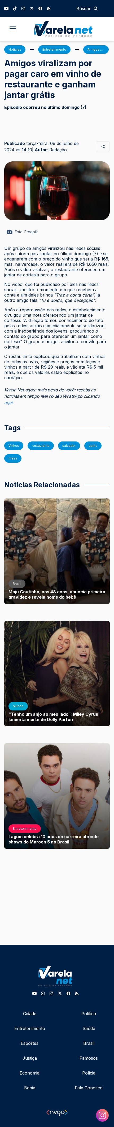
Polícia (88, 1073)
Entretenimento (29, 1028)
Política (88, 1013)
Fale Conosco (89, 1087)
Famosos (89, 1058)
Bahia (29, 1087)
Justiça (30, 1058)
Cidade (29, 1013)
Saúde (88, 1028)
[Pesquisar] (95, 8)
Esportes (29, 1043)
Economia (30, 1073)
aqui (8, 402)
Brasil (88, 1043)
